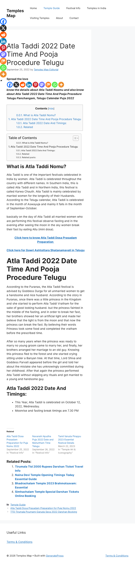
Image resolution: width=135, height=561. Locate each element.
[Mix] (48, 85)
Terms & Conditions (19, 542)
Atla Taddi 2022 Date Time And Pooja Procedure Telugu (44, 119)
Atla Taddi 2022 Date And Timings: (41, 123)
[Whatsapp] (55, 85)
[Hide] (1, 80)
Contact (74, 18)
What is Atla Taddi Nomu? (36, 115)
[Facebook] (10, 85)
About (59, 18)
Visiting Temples (39, 18)
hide (51, 108)
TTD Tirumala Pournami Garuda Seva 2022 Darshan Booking (43, 511)
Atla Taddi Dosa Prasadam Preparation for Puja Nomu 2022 (43, 508)
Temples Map (15, 13)
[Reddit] (23, 85)
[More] (61, 85)
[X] (16, 85)
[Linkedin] (29, 85)
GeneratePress (55, 555)
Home (33, 8)
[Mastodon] (42, 85)
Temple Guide (51, 8)
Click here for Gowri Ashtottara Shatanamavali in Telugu (46, 250)
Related (24, 127)
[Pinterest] (35, 85)
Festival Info (73, 8)
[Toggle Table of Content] (74, 138)
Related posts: (29, 157)
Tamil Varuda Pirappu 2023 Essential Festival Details (69, 439)
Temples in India (96, 8)
